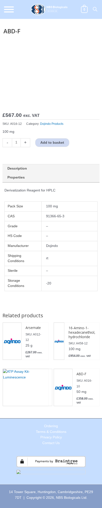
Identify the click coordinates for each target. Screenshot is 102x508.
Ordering (51, 426)
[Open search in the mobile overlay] (95, 9)
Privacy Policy (51, 437)
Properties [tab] (16, 177)
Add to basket (52, 142)
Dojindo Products (51, 124)
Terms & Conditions (51, 432)
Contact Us (51, 443)
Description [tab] (17, 168)
